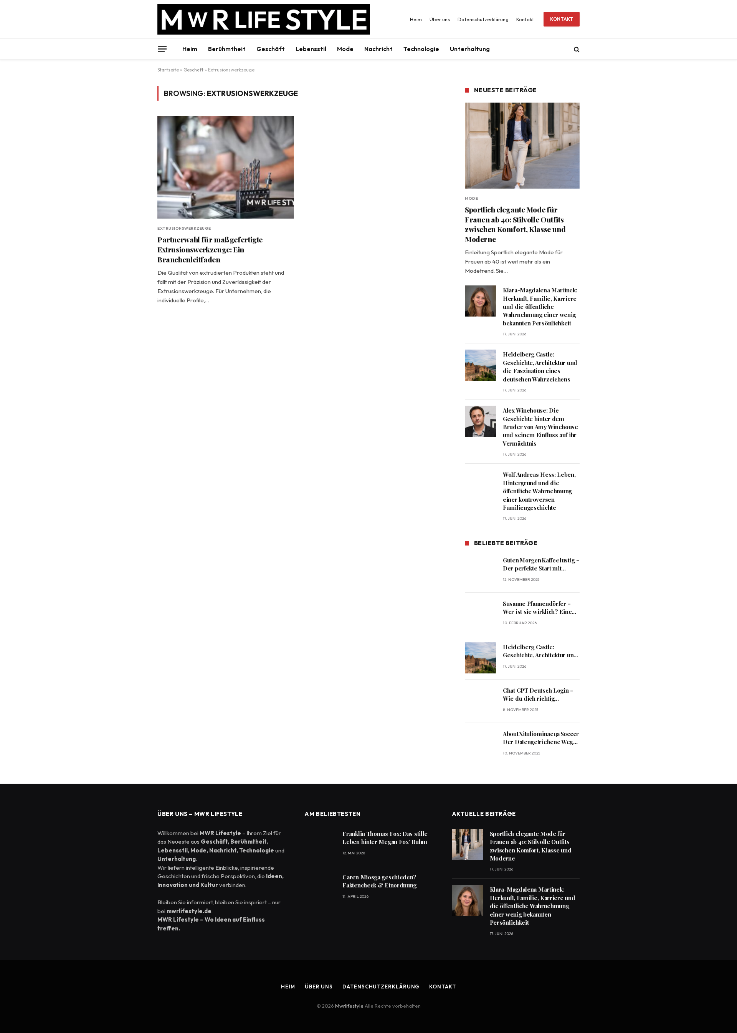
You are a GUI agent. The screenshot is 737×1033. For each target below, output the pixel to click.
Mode (345, 49)
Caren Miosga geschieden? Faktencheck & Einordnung (379, 881)
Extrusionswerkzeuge (184, 228)
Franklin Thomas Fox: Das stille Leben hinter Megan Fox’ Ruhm (385, 838)
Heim (416, 19)
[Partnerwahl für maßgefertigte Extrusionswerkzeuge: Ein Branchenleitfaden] (225, 167)
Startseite (168, 70)
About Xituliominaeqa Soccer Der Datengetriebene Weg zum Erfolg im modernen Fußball (541, 738)
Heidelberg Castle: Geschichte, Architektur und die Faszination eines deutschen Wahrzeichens (540, 366)
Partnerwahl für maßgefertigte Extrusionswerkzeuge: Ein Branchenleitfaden (210, 249)
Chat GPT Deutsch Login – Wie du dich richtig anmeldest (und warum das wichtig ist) (539, 694)
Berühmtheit (227, 49)
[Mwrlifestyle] (263, 19)
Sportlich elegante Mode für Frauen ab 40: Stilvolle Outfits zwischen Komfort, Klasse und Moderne (515, 224)
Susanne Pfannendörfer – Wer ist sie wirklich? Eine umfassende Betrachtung (537, 608)
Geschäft (270, 49)
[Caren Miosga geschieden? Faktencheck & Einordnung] (319, 888)
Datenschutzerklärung (483, 19)
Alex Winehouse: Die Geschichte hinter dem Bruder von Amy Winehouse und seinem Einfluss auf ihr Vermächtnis (540, 426)
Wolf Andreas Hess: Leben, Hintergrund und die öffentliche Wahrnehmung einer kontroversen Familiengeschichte (539, 491)
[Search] (576, 49)
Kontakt (525, 19)
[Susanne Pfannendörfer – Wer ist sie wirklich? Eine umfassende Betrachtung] (480, 614)
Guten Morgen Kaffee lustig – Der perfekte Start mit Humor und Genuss (541, 564)
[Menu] (162, 48)
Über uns (440, 19)
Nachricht (378, 49)
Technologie (421, 49)
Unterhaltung (470, 49)
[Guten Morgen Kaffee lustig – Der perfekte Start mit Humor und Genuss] (480, 571)
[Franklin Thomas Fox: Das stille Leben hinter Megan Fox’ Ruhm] (319, 844)
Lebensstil (311, 49)
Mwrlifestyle (350, 1006)
